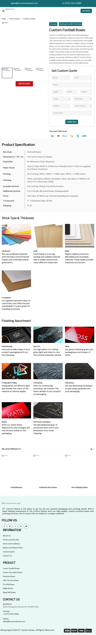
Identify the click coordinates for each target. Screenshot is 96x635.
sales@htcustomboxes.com (24, 3)
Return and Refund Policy (13, 548)
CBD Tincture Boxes (11, 580)
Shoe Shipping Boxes (79, 487)
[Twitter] (9, 526)
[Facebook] (4, 526)
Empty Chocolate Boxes (12, 572)
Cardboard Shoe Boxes (48, 487)
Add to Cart (24, 84)
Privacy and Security (11, 540)
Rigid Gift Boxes (9, 592)
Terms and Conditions (11, 544)
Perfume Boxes (9, 576)
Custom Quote (9, 552)
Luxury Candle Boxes (11, 568)
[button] (91, 449)
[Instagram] (15, 526)
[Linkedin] (20, 526)
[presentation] (5, 44)
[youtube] (26, 526)
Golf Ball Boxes (16, 487)
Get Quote (86, 11)
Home (4, 19)
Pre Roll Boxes (9, 584)
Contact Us (7, 556)
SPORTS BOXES (14, 19)
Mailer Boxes (8, 588)
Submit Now (71, 122)
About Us (7, 536)
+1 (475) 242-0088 (71, 3)
